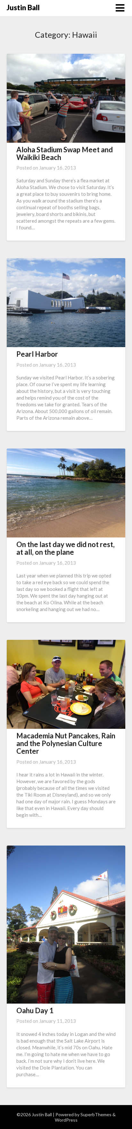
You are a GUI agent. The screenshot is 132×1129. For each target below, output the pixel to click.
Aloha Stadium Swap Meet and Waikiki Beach (64, 153)
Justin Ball (23, 7)
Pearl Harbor (37, 354)
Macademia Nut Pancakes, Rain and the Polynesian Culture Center (65, 743)
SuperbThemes (95, 1114)
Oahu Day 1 (35, 1010)
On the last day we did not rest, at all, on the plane (65, 548)
